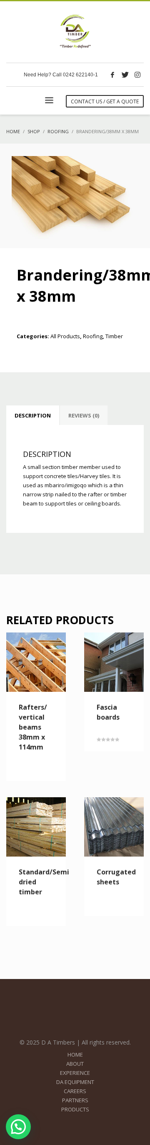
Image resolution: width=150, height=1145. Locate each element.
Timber (114, 336)
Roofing (92, 336)
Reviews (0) (83, 415)
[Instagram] (137, 74)
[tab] (32, 415)
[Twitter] (125, 74)
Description (33, 415)
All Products (65, 336)
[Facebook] (112, 74)
